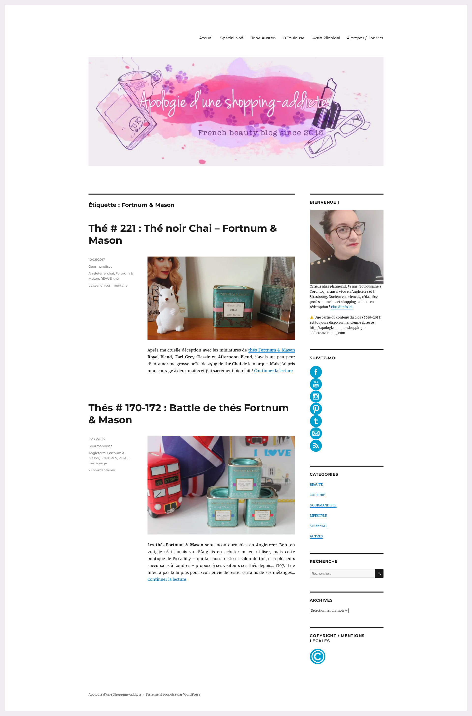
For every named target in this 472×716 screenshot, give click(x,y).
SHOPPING (318, 526)
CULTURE (317, 495)
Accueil (206, 38)
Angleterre (97, 273)
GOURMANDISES (323, 505)
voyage (101, 463)
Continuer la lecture (273, 370)
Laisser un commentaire (108, 285)
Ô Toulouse (294, 38)
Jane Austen (263, 38)
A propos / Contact (365, 38)
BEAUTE (316, 485)
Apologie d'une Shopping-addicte (114, 694)
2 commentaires (101, 470)
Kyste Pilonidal (325, 38)
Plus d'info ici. (342, 307)
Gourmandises (100, 266)
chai (110, 273)
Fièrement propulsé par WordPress (173, 694)
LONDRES (109, 458)
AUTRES (316, 536)
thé (116, 278)
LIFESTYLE (318, 516)
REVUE (106, 278)
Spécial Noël (232, 38)
